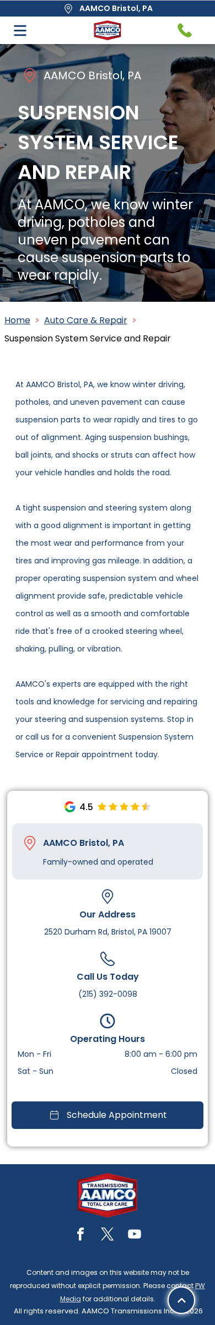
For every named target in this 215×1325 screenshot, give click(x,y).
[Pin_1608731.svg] (30, 843)
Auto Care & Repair (85, 320)
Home (17, 320)
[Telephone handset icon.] (184, 30)
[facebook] (80, 1235)
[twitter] (107, 1235)
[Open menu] (20, 30)
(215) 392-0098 (107, 994)
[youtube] (134, 1235)
